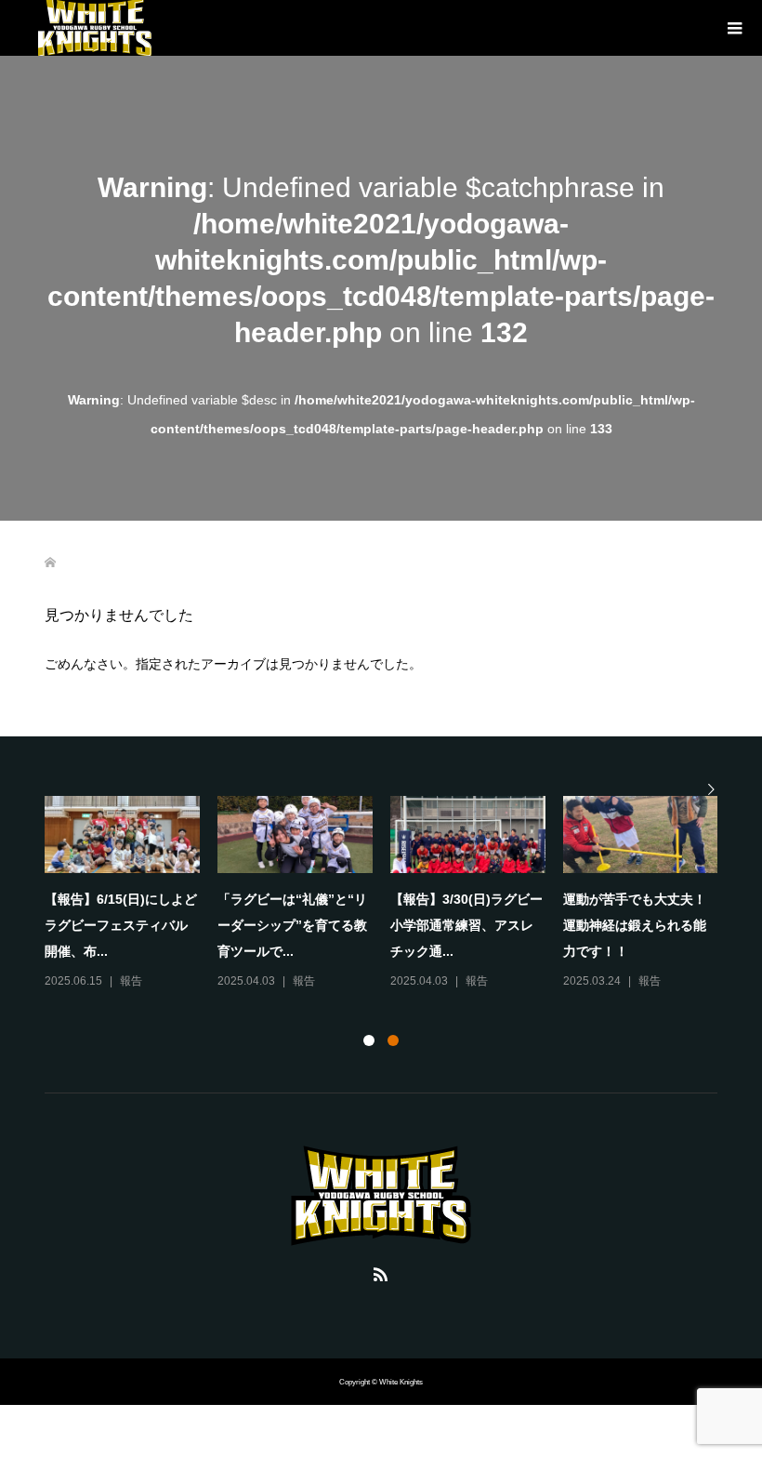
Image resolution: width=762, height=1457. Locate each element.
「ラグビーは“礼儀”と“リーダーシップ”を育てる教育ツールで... (292, 925)
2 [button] (393, 1040)
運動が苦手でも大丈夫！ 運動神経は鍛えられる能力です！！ (641, 925)
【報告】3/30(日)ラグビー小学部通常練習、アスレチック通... (466, 925)
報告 (131, 980)
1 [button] (368, 1040)
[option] (390, 894)
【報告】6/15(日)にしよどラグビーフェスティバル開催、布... (121, 925)
